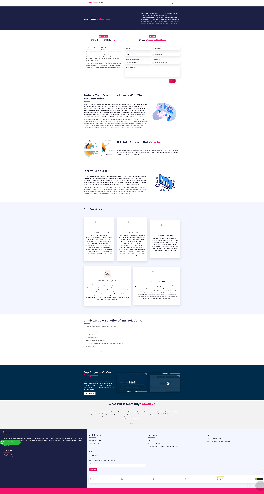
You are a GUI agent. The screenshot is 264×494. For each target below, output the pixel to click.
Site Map (91, 452)
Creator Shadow (175, 491)
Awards (142, 3)
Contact (176, 3)
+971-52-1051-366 (156, 443)
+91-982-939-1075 (215, 438)
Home (129, 3)
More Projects (89, 393)
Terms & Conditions (95, 449)
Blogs (171, 3)
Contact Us (92, 446)
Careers (167, 3)
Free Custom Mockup (95, 440)
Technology (161, 3)
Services (147, 3)
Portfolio (154, 3)
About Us (134, 3)
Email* (90, 463)
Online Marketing (94, 443)
